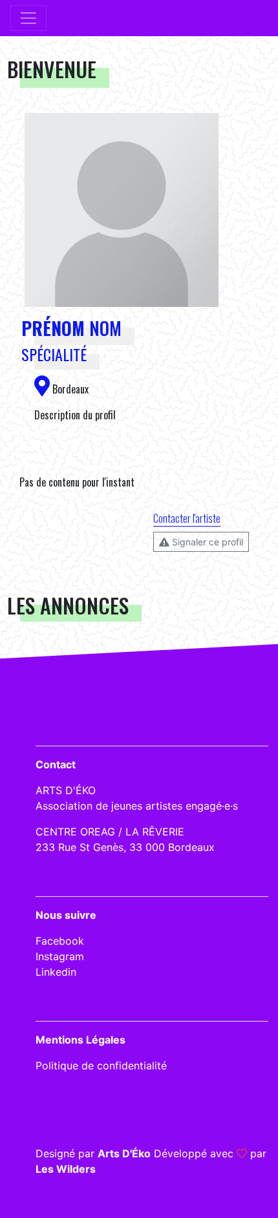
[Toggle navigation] (28, 18)
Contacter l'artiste (186, 518)
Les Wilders (66, 1168)
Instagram (60, 956)
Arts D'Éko (124, 1153)
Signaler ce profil (206, 541)
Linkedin (56, 971)
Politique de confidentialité (101, 1065)
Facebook (60, 940)
